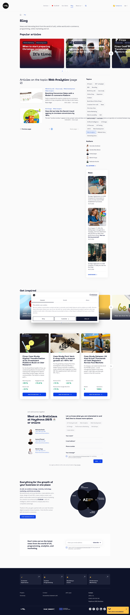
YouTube (97, 609)
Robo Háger (48, 102)
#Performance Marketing (120, 336)
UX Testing (99, 125)
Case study (101, 91)
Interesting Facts (92, 136)
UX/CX (89, 129)
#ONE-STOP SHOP (57, 336)
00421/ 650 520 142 (93, 598)
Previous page (26, 129)
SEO (100, 115)
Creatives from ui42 (92, 104)
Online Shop (90, 94)
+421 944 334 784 (40, 431)
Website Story (102, 132)
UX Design (104, 122)
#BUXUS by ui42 (49, 88)
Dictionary (22, 595)
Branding (94, 87)
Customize (64, 319)
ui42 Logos (68, 592)
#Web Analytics (49, 90)
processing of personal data (83, 547)
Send (96, 461)
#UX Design (48, 108)
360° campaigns (99, 84)
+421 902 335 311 (40, 450)
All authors (90, 165)
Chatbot (89, 98)
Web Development (98, 129)
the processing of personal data (81, 456)
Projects (22, 592)
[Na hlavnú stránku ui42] (6, 6)
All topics (89, 84)
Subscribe (96, 542)
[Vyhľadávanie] (86, 6)
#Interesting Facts (41, 43)
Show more (92, 274)
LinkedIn (101, 609)
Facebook (94, 609)
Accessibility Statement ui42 (50, 595)
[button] (46, 6)
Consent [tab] (42, 300)
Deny (43, 319)
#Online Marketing (28, 43)
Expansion (100, 94)
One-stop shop (91, 108)
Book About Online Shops (94, 101)
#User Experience (26, 336)
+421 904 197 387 (40, 441)
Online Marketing (92, 111)
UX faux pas (90, 125)
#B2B (71, 43)
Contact (45, 592)
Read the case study (33, 394)
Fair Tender (77, 465)
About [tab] (87, 300)
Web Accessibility (92, 115)
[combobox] (126, 6)
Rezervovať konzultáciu (42, 433)
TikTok (104, 609)
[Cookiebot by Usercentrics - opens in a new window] (90, 295)
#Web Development (69, 88)
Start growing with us (28, 516)
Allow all (86, 319)
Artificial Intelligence (93, 122)
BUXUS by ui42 (91, 91)
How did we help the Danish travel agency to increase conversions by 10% (59, 113)
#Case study (119, 43)
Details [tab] (65, 300)
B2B (88, 87)
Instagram (90, 609)
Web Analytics (91, 132)
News (102, 104)
